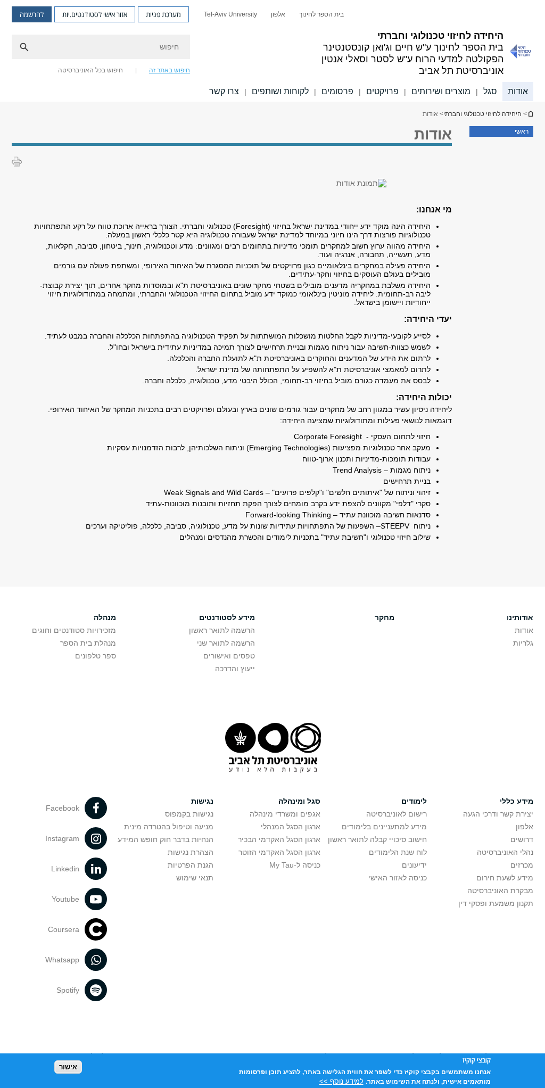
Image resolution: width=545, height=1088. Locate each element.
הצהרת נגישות (190, 852)
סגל (490, 91)
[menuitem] (321, 14)
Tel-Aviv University (230, 14)
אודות (518, 91)
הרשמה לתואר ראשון (222, 630)
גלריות (523, 643)
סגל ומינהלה (299, 801)
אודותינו (520, 617)
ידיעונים (414, 865)
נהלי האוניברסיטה (505, 852)
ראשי (522, 131)
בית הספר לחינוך (321, 14)
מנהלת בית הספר (88, 643)
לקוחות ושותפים (280, 91)
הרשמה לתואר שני (226, 643)
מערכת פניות (163, 14)
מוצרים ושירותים (440, 91)
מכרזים (521, 865)
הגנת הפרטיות (190, 865)
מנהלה (105, 617)
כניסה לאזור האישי (397, 877)
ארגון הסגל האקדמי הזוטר (279, 852)
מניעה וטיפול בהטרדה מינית (168, 826)
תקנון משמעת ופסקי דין (495, 903)
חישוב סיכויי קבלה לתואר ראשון (377, 839)
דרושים (521, 839)
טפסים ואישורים (229, 656)
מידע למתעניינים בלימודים (384, 826)
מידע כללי (516, 801)
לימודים (414, 801)
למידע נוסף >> (341, 1081)
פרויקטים (382, 91)
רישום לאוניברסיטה (396, 814)
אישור (68, 1067)
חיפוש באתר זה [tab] (169, 70)
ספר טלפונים (95, 656)
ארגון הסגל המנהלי (290, 826)
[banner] (272, 51)
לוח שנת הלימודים (398, 852)
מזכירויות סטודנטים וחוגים (74, 630)
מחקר (384, 617)
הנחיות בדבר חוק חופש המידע (165, 839)
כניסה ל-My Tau (294, 865)
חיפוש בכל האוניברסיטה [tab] (90, 70)
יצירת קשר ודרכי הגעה (498, 814)
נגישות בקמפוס (189, 814)
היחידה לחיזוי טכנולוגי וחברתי (530, 114)
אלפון (278, 14)
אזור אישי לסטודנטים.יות (94, 14)
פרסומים (337, 91)
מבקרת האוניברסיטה (500, 890)
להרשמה (32, 14)
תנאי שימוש (194, 877)
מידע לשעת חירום (504, 877)
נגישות (202, 801)
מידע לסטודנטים (227, 617)
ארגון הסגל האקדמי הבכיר (279, 839)
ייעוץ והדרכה (235, 668)
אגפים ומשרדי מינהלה (285, 814)
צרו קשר (224, 91)
